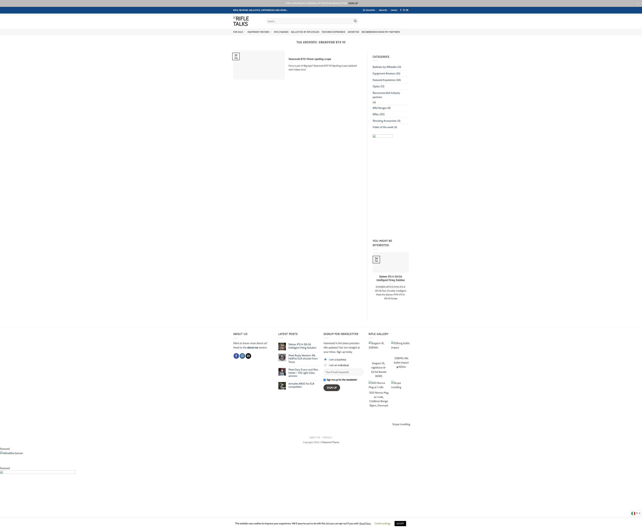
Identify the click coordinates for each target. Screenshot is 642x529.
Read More (365, 523)
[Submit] (355, 21)
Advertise (353, 32)
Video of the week (383, 127)
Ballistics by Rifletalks (305, 32)
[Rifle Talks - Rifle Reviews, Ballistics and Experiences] (247, 21)
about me (252, 347)
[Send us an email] (407, 10)
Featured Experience (333, 32)
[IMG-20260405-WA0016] (37, 499)
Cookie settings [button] (382, 523)
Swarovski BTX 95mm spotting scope (310, 59)
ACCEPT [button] (400, 523)
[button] (369, 10)
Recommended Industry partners (381, 32)
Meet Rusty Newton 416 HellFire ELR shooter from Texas (303, 358)
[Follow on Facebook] (401, 10)
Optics (376, 86)
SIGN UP (353, 3)
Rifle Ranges (281, 32)
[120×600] (383, 184)
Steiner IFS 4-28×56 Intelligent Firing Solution (391, 278)
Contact (394, 10)
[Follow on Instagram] (404, 10)
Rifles (376, 114)
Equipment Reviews (259, 32)
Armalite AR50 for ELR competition (301, 385)
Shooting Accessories (385, 120)
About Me (383, 10)
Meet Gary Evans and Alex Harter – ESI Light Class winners (303, 373)
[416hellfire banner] (61, 458)
